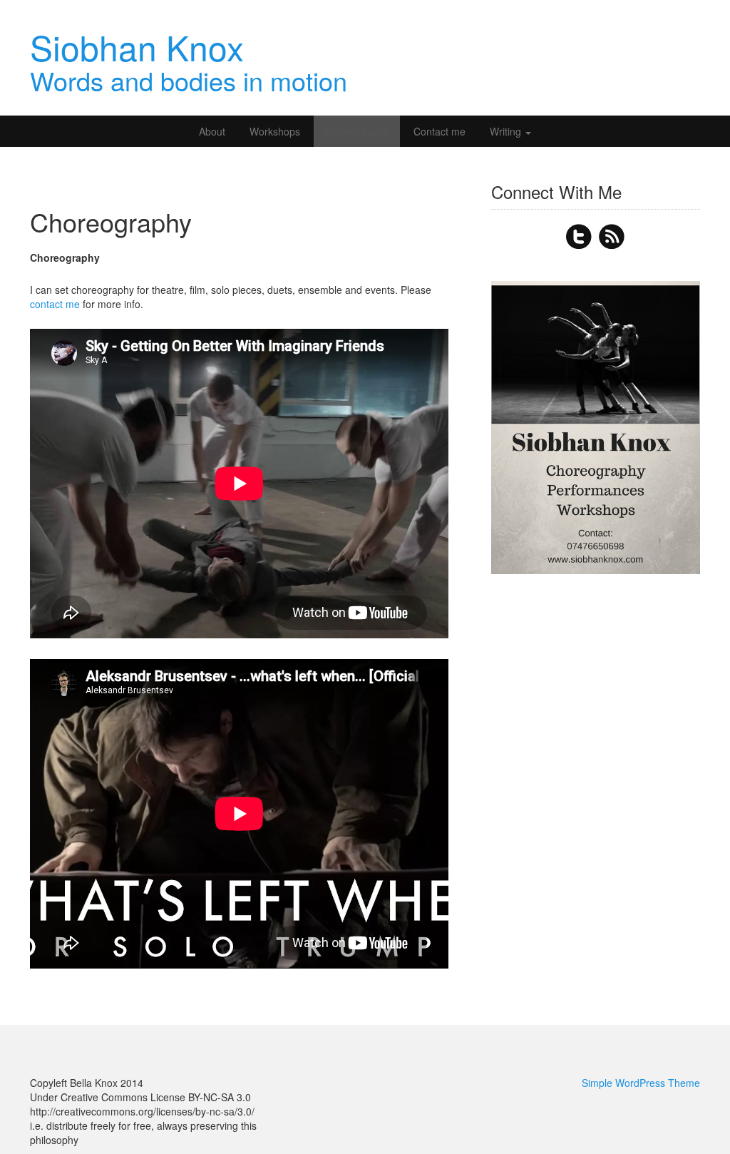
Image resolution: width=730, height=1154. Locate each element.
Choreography (356, 131)
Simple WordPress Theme (641, 1083)
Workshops (275, 131)
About (212, 131)
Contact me (439, 131)
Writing (507, 131)
